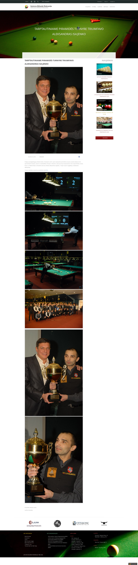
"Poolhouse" (74, 542)
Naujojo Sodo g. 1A (104, 535)
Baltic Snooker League (29, 541)
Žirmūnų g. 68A (80, 542)
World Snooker (28, 536)
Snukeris (112, 1)
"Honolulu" (97, 535)
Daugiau (105, 138)
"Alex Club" (97, 542)
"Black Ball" (97, 536)
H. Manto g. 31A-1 (103, 536)
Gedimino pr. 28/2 (79, 544)
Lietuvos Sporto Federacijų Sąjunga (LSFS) (56, 538)
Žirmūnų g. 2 (78, 539)
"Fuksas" (73, 544)
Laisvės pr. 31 (79, 541)
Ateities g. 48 (76, 538)
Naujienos (88, 6)
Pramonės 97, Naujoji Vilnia (79, 546)
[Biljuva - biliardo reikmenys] (34, 523)
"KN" (72, 538)
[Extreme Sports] (81, 523)
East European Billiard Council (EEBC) (55, 539)
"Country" (73, 547)
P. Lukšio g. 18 (79, 547)
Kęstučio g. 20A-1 (102, 547)
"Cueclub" (73, 539)
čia (47, 170)
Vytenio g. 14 (79, 549)
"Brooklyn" (73, 541)
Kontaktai (112, 6)
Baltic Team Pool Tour (29, 542)
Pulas (106, 1)
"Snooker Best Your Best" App (31, 545)
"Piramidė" (73, 549)
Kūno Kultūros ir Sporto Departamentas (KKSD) (57, 536)
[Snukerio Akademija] (57, 523)
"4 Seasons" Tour (28, 544)
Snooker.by (27, 538)
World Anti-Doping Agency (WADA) (55, 541)
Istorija (94, 6)
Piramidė (99, 1)
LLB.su (26, 539)
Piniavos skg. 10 (103, 542)
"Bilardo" (96, 547)
